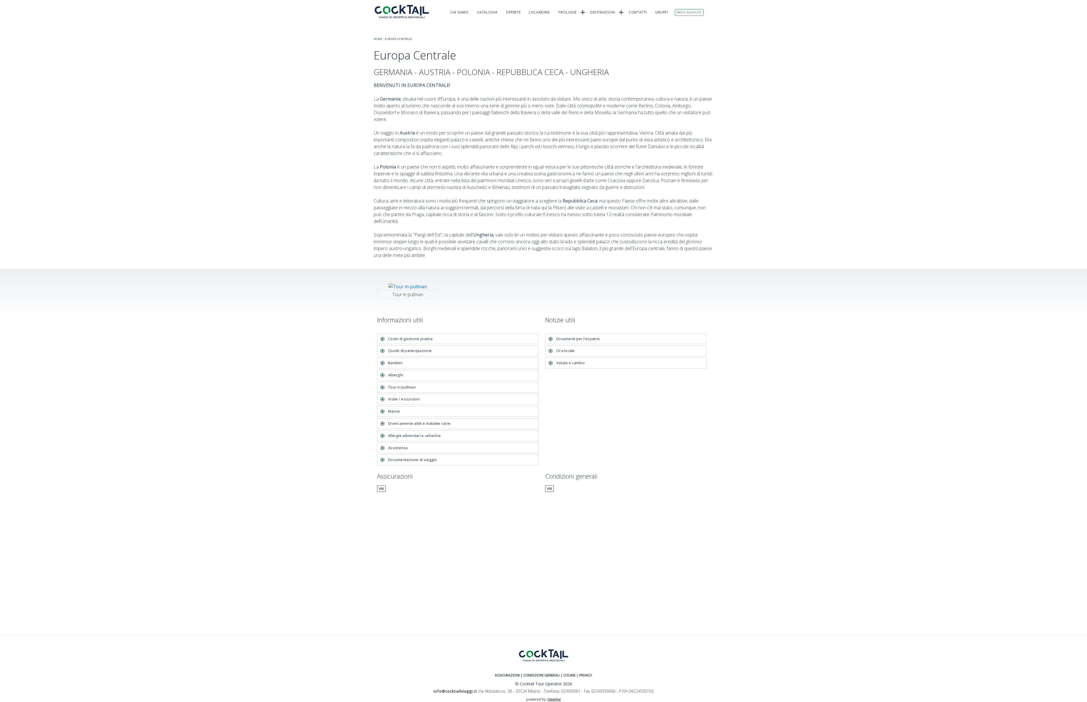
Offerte (513, 12)
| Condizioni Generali (540, 675)
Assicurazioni (507, 675)
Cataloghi (487, 12)
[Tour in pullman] (407, 286)
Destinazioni (602, 12)
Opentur (554, 699)
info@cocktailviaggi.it (455, 691)
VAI (381, 488)
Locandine (539, 12)
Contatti (638, 12)
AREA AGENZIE (689, 12)
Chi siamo (459, 12)
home (378, 39)
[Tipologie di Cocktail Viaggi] (583, 12)
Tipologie (567, 12)
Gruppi (661, 12)
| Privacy (584, 675)
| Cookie (567, 675)
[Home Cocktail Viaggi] (405, 11)
